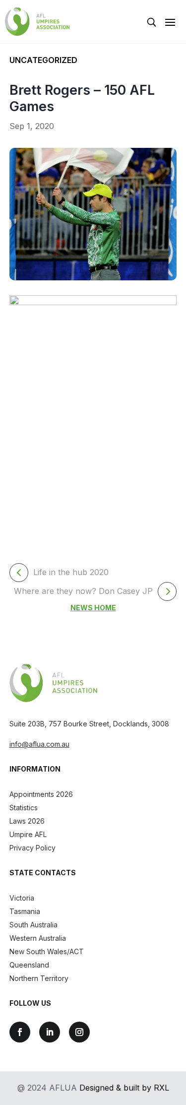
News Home (93, 607)
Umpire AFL (28, 834)
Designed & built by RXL (124, 1088)
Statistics (23, 807)
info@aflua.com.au (39, 744)
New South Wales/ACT (46, 951)
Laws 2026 (27, 821)
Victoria (21, 898)
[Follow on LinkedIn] (49, 1032)
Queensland (29, 965)
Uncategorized (43, 60)
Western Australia (37, 938)
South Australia (33, 924)
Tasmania (24, 911)
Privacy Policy (32, 848)
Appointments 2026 (41, 794)
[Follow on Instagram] (79, 1032)
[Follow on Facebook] (19, 1032)
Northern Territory (38, 978)
